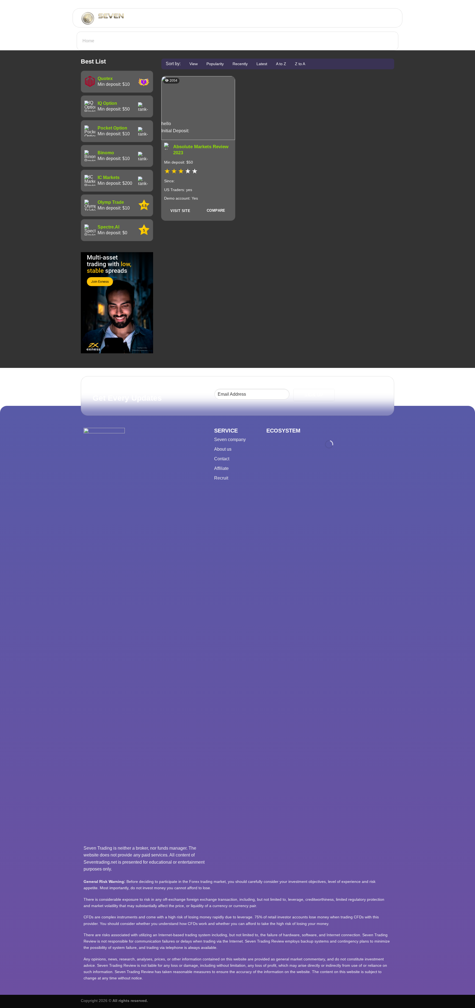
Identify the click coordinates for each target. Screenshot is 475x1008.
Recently (240, 64)
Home (88, 40)
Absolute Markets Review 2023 (200, 149)
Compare (216, 210)
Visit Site (180, 211)
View (193, 64)
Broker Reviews (278, 18)
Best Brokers (238, 18)
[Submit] (212, 18)
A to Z (281, 64)
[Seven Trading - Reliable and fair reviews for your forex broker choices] (118, 18)
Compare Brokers (322, 18)
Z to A (300, 64)
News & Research (370, 18)
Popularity (215, 64)
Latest (261, 64)
